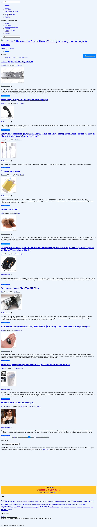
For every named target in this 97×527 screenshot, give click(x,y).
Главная (7, 5)
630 (19, 437)
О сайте (7, 16)
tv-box (56, 501)
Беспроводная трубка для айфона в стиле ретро (24, 99)
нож (12, 507)
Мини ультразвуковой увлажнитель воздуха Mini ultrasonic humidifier (35, 364)
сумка (61, 507)
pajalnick (4, 65)
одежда (20, 506)
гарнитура (30, 504)
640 (21, 437)
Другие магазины (34, 406)
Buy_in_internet (6, 406)
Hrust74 (3, 103)
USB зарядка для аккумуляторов (17, 61)
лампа (85, 504)
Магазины (4, 444)
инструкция (61, 504)
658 (27, 437)
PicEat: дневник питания (9, 517)
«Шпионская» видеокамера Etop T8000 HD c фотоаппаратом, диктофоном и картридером (45, 326)
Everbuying (18, 254)
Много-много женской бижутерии (17, 402)
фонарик (90, 507)
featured (30, 501)
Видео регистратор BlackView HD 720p (20, 288)
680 (39, 437)
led (33, 501)
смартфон (44, 506)
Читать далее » (5, 95)
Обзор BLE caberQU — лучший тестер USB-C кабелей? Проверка (25, 57)
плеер (31, 507)
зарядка (35, 504)
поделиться (45, 449)
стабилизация (54, 507)
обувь (15, 507)
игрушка (55, 504)
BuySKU (16, 292)
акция (26, 504)
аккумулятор (7, 503)
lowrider (3, 368)
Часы (90, 500)
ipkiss (3, 140)
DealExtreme (20, 103)
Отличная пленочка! (11, 171)
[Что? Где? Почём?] (7, 48)
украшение (79, 507)
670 (37, 437)
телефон (66, 507)
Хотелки (7, 13)
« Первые (14, 437)
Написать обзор (90, 56)
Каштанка (4, 175)
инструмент (67, 504)
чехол (10, 509)
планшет (27, 507)
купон (81, 504)
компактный (75, 504)
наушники (6, 506)
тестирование (73, 507)
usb (59, 501)
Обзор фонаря (76, 501)
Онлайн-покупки (10, 14)
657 (25, 437)
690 (41, 437)
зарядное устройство (44, 504)
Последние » (45, 437)
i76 (2, 213)
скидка (35, 507)
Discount (25, 501)
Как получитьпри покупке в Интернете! (48, 489)
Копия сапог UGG (10, 209)
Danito (3, 330)
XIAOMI (67, 501)
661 (33, 437)
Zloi (2, 292)
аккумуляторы (19, 504)
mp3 (36, 501)
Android (5, 500)
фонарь (4, 509)
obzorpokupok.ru (42, 501)
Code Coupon (20, 501)
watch (62, 501)
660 (31, 437)
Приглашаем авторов (11, 11)
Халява (84, 501)
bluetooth (13, 501)
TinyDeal (19, 65)
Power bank (51, 501)
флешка (85, 507)
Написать (7, 17)
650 (23, 437)
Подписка (8, 9)
